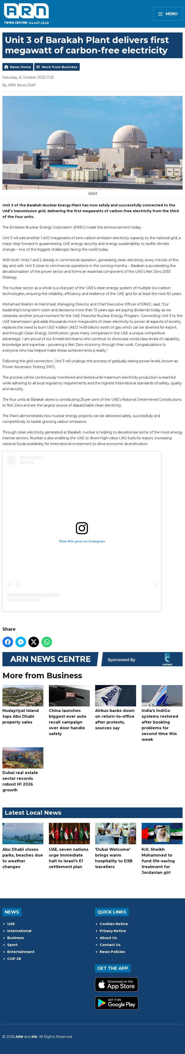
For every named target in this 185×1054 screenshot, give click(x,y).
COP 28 (14, 959)
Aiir (34, 1037)
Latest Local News (33, 812)
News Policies (112, 952)
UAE (11, 924)
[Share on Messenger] (20, 642)
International (19, 931)
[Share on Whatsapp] (46, 642)
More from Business (59, 67)
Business (15, 938)
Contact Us (110, 945)
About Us (108, 938)
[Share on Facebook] (7, 642)
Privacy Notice (113, 931)
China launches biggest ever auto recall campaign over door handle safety (67, 722)
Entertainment (20, 952)
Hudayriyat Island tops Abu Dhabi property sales (20, 716)
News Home (20, 67)
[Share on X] (33, 642)
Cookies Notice (114, 924)
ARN (19, 1037)
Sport (12, 945)
